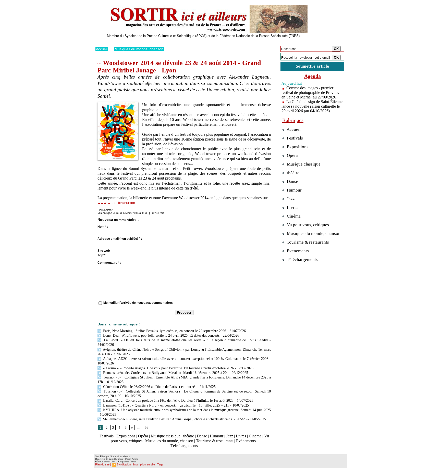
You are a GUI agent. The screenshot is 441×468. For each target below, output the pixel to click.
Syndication (124, 464)
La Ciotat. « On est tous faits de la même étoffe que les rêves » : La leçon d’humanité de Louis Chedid (185, 340)
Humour (216, 436)
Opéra (143, 436)
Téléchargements (184, 446)
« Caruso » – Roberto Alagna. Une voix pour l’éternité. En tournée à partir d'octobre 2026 (168, 368)
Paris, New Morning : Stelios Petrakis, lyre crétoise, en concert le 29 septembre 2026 (164, 331)
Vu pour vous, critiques (307, 224)
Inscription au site (144, 464)
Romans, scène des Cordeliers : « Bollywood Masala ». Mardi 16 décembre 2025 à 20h (165, 373)
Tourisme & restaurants (214, 441)
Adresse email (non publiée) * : (119, 239)
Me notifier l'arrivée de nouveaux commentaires (138, 303)
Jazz (229, 436)
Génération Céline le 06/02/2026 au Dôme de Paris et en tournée (149, 387)
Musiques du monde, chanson (139, 49)
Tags (160, 464)
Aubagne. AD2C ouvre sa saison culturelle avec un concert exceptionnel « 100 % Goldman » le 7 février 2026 (185, 359)
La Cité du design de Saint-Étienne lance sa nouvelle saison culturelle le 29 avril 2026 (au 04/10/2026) (311, 106)
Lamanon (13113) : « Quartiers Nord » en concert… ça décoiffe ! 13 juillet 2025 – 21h (165, 405)
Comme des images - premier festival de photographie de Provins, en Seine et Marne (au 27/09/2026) (310, 92)
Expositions (125, 436)
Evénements (246, 441)
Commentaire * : (109, 262)
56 (146, 427)
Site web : (104, 250)
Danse (202, 436)
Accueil (101, 49)
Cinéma (255, 436)
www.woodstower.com (116, 202)
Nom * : (102, 227)
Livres (241, 436)
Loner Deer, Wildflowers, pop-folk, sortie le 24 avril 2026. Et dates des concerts (160, 335)
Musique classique (165, 436)
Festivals (107, 436)
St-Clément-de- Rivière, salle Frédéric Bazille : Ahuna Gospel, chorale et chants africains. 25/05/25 (174, 419)
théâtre (188, 436)
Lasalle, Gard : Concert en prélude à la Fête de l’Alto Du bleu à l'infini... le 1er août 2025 (168, 400)
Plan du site (102, 464)
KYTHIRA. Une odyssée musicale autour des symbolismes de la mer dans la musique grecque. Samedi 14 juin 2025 (186, 410)
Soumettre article (312, 66)
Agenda (312, 76)
